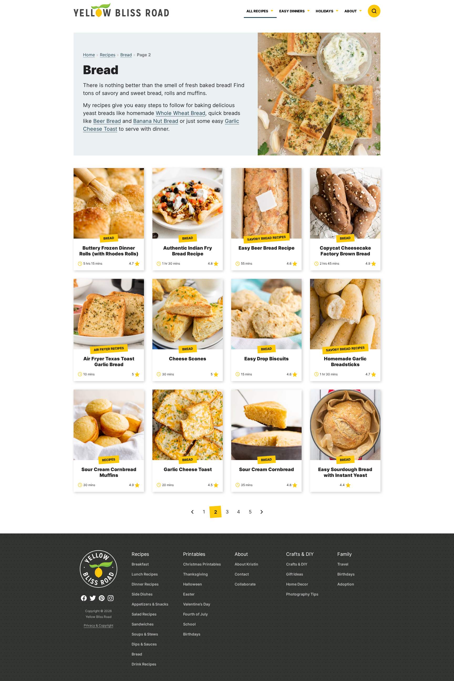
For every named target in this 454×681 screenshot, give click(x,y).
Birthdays (191, 634)
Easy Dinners (292, 11)
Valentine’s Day (196, 604)
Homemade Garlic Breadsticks (345, 361)
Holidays (324, 11)
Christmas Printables (202, 564)
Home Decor (297, 584)
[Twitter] (94, 600)
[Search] (374, 11)
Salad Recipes (144, 614)
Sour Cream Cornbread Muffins (108, 472)
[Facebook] (85, 600)
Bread (126, 54)
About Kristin (246, 564)
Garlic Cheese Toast (188, 469)
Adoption (345, 584)
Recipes (107, 54)
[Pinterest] (103, 600)
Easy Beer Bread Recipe (267, 248)
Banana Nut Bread (155, 121)
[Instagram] (111, 600)
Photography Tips (302, 594)
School (189, 624)
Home (89, 54)
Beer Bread (107, 121)
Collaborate (245, 584)
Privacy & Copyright (98, 625)
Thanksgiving (195, 574)
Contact (242, 574)
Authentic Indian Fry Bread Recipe (187, 250)
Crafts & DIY (300, 554)
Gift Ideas (294, 574)
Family (344, 554)
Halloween (192, 584)
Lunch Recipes (145, 574)
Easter (189, 594)
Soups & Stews (145, 634)
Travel (342, 564)
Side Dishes (142, 594)
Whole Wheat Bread (180, 113)
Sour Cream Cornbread (266, 469)
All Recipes (257, 11)
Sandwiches (143, 624)
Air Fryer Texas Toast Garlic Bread (108, 361)
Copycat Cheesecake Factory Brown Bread (345, 250)
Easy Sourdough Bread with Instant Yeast (345, 472)
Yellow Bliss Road (121, 10)
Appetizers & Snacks (150, 604)
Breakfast (140, 564)
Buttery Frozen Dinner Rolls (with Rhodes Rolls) (108, 250)
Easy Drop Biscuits (266, 358)
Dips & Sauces (144, 644)
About (350, 11)
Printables (194, 554)
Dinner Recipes (145, 584)
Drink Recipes (144, 664)
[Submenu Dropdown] (308, 11)
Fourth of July (195, 614)
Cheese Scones (187, 358)
